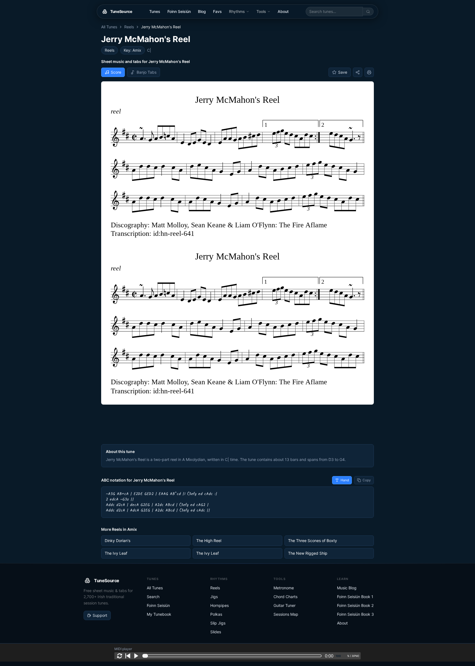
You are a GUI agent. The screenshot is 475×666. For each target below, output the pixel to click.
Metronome (284, 587)
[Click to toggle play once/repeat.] (119, 656)
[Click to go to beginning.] (128, 656)
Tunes (154, 11)
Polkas (216, 614)
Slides (215, 631)
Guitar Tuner (285, 605)
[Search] (368, 11)
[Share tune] (357, 72)
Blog (202, 11)
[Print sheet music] (369, 72)
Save (342, 72)
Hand (345, 480)
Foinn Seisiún (179, 11)
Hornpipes (219, 605)
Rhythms (237, 11)
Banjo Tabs (146, 72)
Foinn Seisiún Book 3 (355, 614)
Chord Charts (285, 596)
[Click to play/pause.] (136, 656)
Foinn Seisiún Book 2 (355, 605)
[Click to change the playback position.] (233, 655)
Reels (129, 26)
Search (153, 596)
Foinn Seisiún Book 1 (355, 596)
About (283, 11)
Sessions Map (286, 614)
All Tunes (109, 26)
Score (116, 72)
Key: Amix (132, 50)
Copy (367, 480)
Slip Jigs (217, 623)
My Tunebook (159, 614)
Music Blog (347, 587)
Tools (261, 11)
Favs (217, 11)
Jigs (214, 596)
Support (100, 615)
